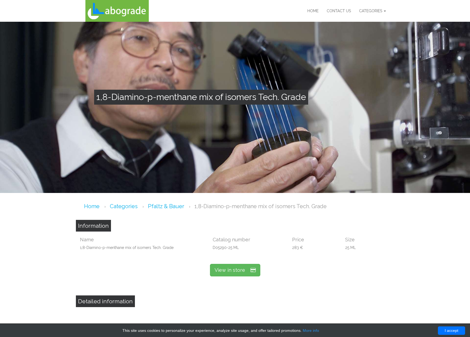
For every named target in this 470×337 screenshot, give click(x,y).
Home (313, 11)
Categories (371, 11)
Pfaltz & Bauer (166, 206)
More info (311, 330)
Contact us (339, 11)
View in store (233, 270)
